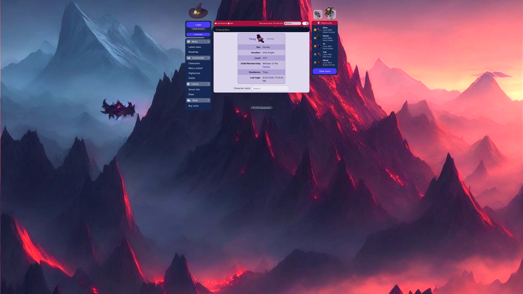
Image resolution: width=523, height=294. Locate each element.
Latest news (194, 47)
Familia (266, 66)
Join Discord (222, 23)
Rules (191, 94)
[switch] (305, 23)
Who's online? (195, 68)
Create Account (198, 29)
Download (198, 34)
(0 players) (293, 23)
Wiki (231, 23)
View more (324, 71)
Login (198, 24)
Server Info (194, 89)
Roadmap (193, 51)
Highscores (194, 73)
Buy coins (193, 105)
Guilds (191, 78)
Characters (194, 63)
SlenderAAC (265, 107)
